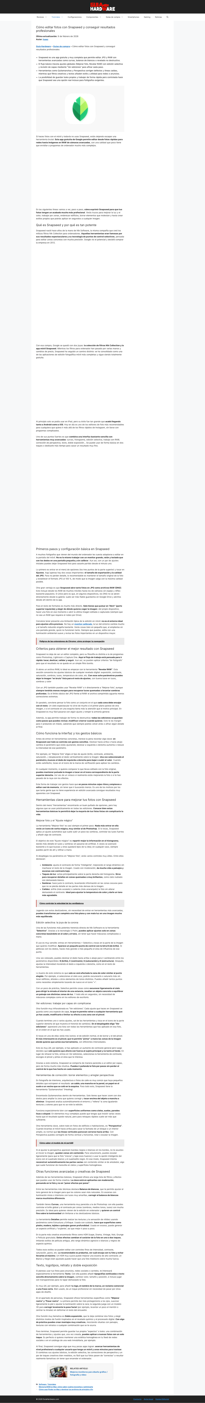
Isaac (45, 39)
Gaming (147, 17)
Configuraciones (75, 17)
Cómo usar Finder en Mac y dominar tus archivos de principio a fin (66, 1389)
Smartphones (133, 17)
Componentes (92, 17)
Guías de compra (113, 17)
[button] (167, 17)
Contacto (137, 1399)
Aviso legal (148, 1399)
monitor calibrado (83, 624)
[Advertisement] (80, 166)
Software (43, 1384)
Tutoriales (56, 17)
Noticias (158, 17)
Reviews (40, 17)
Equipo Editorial (162, 1399)
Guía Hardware (43, 46)
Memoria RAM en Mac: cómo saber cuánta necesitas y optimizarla (66, 1387)
